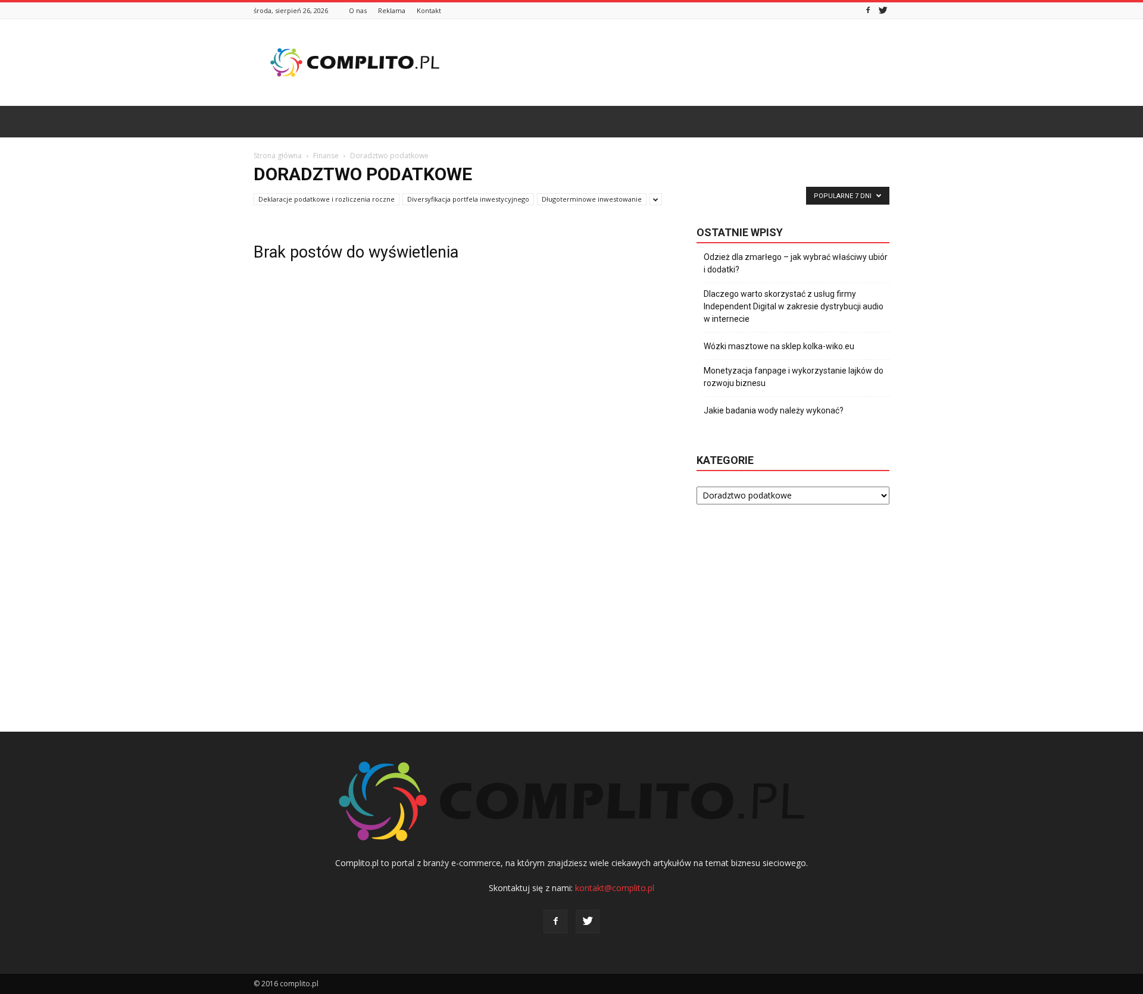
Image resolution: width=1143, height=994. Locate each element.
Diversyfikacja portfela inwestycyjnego (468, 199)
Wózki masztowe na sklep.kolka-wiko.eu (779, 346)
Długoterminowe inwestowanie (592, 199)
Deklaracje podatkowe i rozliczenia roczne (326, 199)
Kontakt (429, 10)
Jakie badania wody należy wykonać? (774, 410)
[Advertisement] (672, 62)
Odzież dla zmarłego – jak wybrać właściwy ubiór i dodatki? (796, 263)
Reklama (391, 10)
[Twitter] (882, 10)
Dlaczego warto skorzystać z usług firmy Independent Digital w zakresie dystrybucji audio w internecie (793, 306)
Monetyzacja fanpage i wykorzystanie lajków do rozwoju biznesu (793, 377)
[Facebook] (868, 10)
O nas (358, 10)
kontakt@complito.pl (614, 887)
